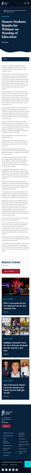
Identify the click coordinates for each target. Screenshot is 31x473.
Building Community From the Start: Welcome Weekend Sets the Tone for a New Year (15, 347)
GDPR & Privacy (5, 464)
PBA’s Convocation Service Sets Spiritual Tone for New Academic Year (14, 306)
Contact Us (6, 426)
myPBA (5, 438)
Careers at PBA (6, 452)
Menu (5, 59)
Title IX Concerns (23, 449)
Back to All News (9, 271)
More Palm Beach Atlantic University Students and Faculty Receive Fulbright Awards (14, 389)
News (8, 10)
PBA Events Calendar (8, 435)
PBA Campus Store (23, 441)
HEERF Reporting (13, 464)
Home (4, 10)
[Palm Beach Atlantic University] (7, 412)
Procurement (22, 439)
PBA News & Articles (8, 433)
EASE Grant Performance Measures (22, 434)
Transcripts (6, 455)
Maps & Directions (7, 445)
